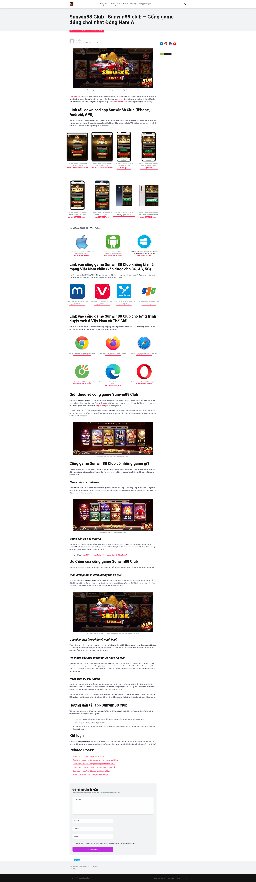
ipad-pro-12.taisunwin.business (77, 167)
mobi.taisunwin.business (77, 305)
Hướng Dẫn (104, 4)
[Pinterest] (165, 44)
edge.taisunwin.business (113, 385)
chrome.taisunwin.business (82, 355)
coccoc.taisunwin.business (82, 383)
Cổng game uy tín (145, 4)
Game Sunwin (115, 4)
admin (80, 40)
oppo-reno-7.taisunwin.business (124, 216)
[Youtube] (174, 44)
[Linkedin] (161, 44)
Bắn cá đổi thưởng (129, 4)
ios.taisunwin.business (82, 255)
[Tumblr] (170, 44)
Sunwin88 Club (75, 96)
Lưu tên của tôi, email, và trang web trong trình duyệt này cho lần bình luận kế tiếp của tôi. (105, 843)
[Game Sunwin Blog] (72, 3)
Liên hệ (184, 878)
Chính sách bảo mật (159, 878)
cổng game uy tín (102, 406)
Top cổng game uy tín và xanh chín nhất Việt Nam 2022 (87, 31)
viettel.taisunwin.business (102, 305)
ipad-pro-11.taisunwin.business (102, 167)
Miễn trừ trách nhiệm (174, 878)
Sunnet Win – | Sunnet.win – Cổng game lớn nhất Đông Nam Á (105, 555)
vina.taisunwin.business (124, 305)
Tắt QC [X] (77, 860)
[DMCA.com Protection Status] (166, 55)
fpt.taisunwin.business (149, 305)
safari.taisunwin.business (144, 355)
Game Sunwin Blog (84, 878)
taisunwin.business (120, 102)
